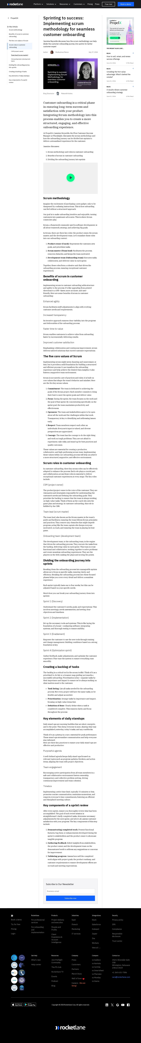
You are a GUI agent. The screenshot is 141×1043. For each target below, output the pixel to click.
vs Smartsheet (98, 970)
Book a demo (126, 4)
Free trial (108, 4)
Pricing (90, 4)
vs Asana (95, 981)
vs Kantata (96, 963)
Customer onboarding (57, 102)
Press (97, 4)
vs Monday (96, 977)
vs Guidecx (96, 960)
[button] (38, 4)
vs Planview (97, 974)
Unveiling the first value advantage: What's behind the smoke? (118, 74)
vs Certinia (96, 967)
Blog (108, 53)
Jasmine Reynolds (61, 133)
